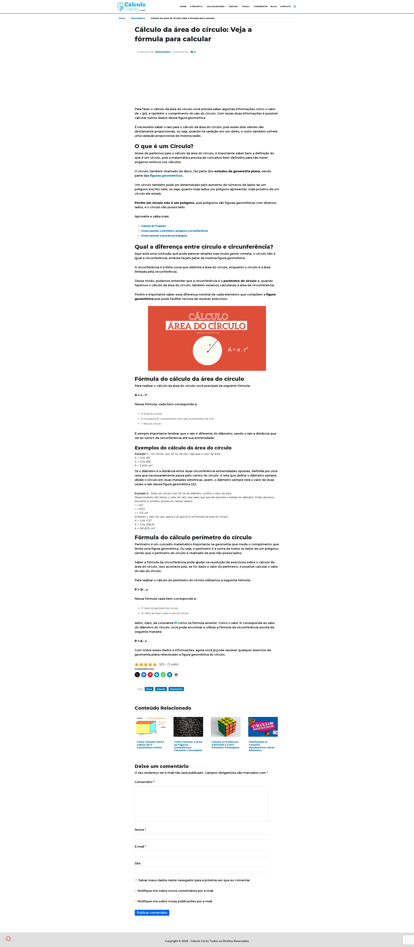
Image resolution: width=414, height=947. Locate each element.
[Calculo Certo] (131, 6)
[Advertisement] (207, 82)
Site (138, 863)
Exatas (233, 6)
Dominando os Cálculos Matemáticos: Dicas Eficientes (262, 746)
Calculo (161, 689)
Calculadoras (215, 6)
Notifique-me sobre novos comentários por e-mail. (176, 891)
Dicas (245, 6)
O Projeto (196, 6)
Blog (274, 6)
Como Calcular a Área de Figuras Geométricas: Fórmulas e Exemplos (188, 746)
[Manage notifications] (8, 938)
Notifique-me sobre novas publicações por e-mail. (175, 901)
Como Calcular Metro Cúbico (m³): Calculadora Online (150, 744)
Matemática (138, 18)
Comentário (144, 782)
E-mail (140, 846)
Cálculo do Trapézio (153, 225)
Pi (175, 623)
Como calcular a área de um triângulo (164, 235)
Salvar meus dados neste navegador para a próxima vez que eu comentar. (194, 880)
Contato (285, 6)
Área (149, 689)
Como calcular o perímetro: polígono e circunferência (174, 230)
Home (183, 6)
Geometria (176, 689)
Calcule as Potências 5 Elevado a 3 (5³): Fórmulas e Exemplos (226, 744)
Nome (140, 830)
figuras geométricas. (166, 175)
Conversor (260, 6)
